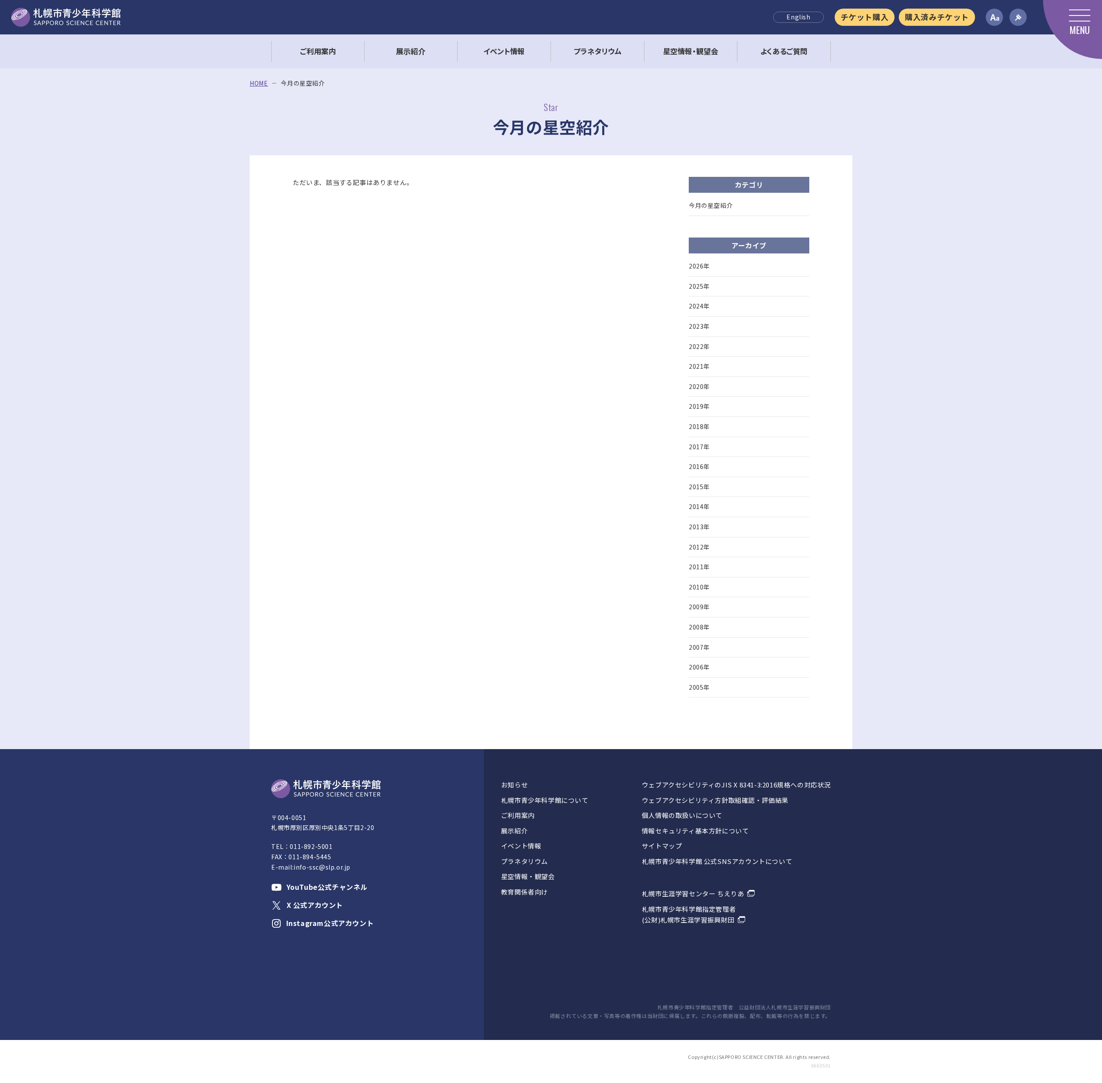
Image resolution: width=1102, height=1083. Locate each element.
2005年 (699, 687)
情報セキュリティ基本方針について (695, 830)
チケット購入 (865, 16)
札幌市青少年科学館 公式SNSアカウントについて (717, 861)
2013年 (699, 526)
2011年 (699, 566)
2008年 (699, 627)
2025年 (699, 286)
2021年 (699, 366)
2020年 (699, 386)
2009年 (699, 606)
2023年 (699, 326)
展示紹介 (514, 830)
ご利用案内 (518, 815)
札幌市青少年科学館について (544, 800)
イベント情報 (521, 845)
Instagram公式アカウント (330, 923)
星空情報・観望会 (528, 876)
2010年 (699, 587)
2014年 (699, 506)
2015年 (699, 486)
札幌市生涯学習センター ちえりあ (693, 893)
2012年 (699, 547)
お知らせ (514, 784)
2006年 (699, 667)
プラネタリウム (524, 861)
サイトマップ (662, 845)
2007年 (699, 647)
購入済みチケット (937, 16)
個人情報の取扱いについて (682, 815)
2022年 (699, 346)
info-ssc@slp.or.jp (322, 867)
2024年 (699, 306)
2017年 (699, 446)
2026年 (699, 266)
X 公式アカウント (315, 905)
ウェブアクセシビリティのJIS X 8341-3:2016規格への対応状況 (736, 784)
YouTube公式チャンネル (327, 887)
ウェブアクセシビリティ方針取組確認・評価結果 (715, 800)
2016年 (699, 466)
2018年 (699, 426)
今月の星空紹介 (711, 205)
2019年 (699, 406)
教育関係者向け (524, 891)
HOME (259, 83)
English (798, 16)
